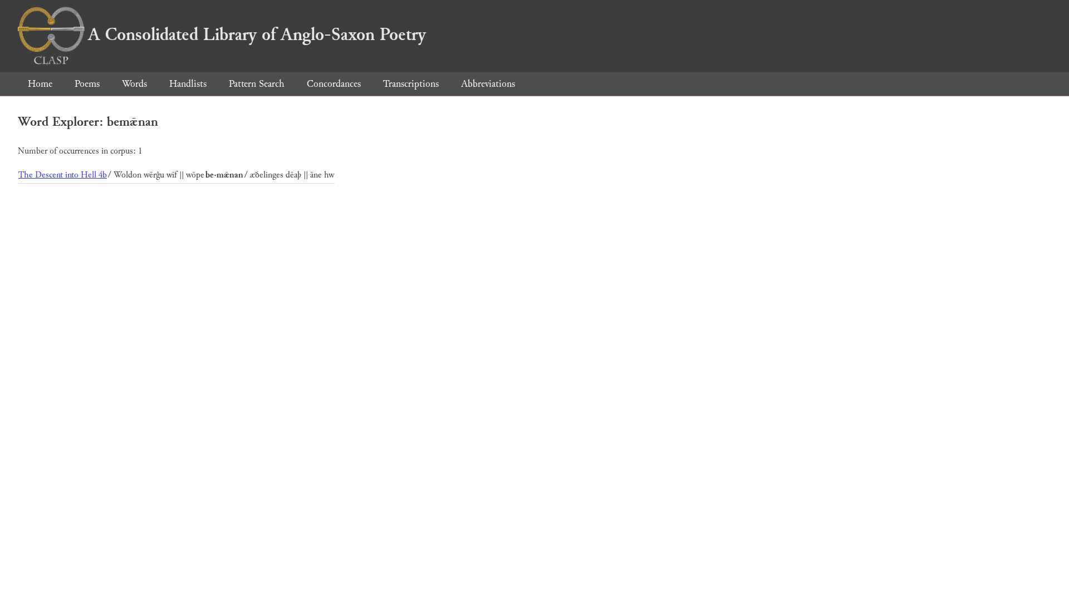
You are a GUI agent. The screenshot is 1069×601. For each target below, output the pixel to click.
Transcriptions (411, 84)
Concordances (334, 84)
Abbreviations (488, 84)
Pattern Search (257, 84)
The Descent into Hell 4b (62, 175)
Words (134, 84)
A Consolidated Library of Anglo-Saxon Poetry (257, 34)
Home (40, 84)
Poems (87, 84)
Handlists (188, 84)
